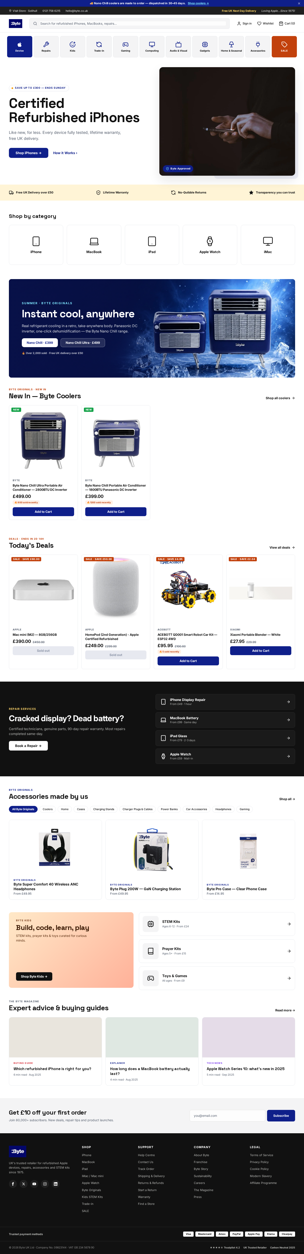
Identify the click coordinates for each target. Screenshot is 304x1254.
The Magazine (203, 1190)
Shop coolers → (198, 3)
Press (198, 1197)
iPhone (86, 1155)
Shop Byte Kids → (34, 976)
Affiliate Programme (263, 1183)
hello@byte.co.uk (77, 10)
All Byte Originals (23, 809)
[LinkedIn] (56, 1184)
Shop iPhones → (29, 153)
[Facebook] (13, 1184)
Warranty (144, 1197)
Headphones (223, 809)
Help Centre (146, 1155)
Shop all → (287, 799)
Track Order (146, 1169)
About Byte (201, 1155)
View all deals (280, 547)
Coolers (48, 809)
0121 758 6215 (51, 10)
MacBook (88, 1162)
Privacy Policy (259, 1162)
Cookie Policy (259, 1169)
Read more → (285, 1010)
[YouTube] (34, 1184)
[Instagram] (45, 1184)
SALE (85, 1211)
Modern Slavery (261, 1176)
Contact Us (145, 1162)
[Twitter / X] (24, 1184)
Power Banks (169, 809)
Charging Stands (103, 809)
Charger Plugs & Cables (137, 809)
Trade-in (87, 1204)
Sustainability (203, 1176)
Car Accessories (196, 809)
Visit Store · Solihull (25, 10)
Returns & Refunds (151, 1183)
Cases (81, 809)
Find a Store (146, 1204)
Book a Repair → (28, 746)
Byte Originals (91, 1190)
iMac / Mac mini (92, 1176)
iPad (85, 1169)
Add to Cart (43, 511)
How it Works (65, 153)
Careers (199, 1183)
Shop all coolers (278, 398)
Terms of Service (261, 1155)
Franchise (200, 1162)
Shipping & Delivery (151, 1176)
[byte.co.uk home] (15, 23)
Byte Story (201, 1169)
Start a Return (147, 1190)
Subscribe (281, 1115)
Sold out (43, 650)
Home (65, 809)
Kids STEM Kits (92, 1197)
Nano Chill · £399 (40, 342)
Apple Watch (90, 1183)
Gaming (244, 809)
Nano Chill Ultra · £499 (83, 342)
